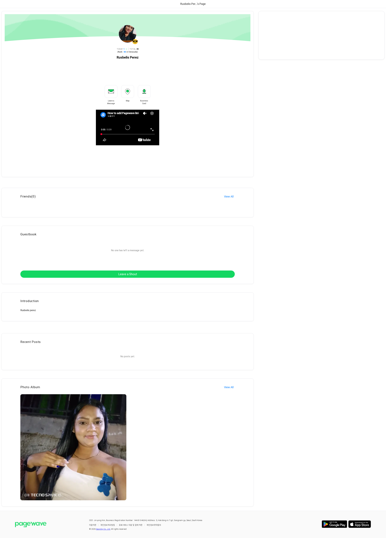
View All (229, 196)
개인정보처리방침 (107, 525)
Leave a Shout (127, 274)
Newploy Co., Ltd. (103, 529)
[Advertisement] (321, 35)
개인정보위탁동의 (154, 525)
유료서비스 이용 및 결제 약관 (130, 525)
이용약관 (92, 525)
